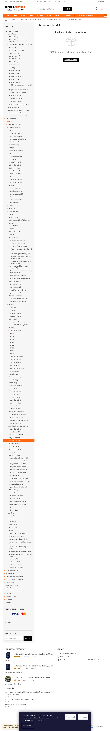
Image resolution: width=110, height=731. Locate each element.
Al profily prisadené (16, 331)
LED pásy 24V (13, 319)
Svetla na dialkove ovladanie (18, 276)
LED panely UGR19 (14, 82)
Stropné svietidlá (14, 133)
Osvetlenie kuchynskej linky (19, 139)
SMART (11, 177)
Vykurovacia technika (13, 591)
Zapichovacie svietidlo (16, 496)
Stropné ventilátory (15, 516)
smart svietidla (13, 525)
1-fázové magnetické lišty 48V (20, 254)
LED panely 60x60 (14, 71)
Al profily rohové (15, 365)
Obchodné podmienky (61, 2)
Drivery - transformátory (17, 322)
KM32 (12, 354)
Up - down (12, 493)
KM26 (12, 342)
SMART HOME (10, 582)
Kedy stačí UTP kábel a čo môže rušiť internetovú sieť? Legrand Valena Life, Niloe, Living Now (27, 693)
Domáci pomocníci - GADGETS (17, 533)
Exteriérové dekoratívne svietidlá (19, 481)
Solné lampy (13, 383)
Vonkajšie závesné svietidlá (17, 501)
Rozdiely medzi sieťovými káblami (16, 704)
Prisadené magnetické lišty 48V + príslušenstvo (21, 258)
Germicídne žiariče (12, 585)
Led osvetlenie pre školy (16, 536)
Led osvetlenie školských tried (18, 539)
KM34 (12, 336)
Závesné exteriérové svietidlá (18, 472)
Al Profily (12, 328)
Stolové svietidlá (14, 203)
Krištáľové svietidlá (15, 409)
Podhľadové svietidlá (15, 180)
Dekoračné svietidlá (15, 386)
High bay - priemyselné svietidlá (18, 104)
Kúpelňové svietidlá (15, 293)
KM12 (12, 345)
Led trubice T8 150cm (16, 568)
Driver (11, 206)
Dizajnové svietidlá (15, 287)
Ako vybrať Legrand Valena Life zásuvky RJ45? (19, 699)
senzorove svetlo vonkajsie (18, 504)
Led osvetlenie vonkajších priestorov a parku (21, 555)
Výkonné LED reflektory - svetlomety (20, 44)
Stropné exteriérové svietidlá (18, 478)
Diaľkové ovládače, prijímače (18, 325)
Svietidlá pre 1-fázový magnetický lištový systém (21, 272)
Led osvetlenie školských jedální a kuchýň (20, 548)
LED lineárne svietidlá (15, 113)
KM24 (12, 333)
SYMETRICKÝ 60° (14, 56)
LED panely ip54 (14, 79)
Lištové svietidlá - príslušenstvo (19, 220)
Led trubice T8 (13, 559)
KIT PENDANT (13, 226)
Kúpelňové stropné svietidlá (18, 299)
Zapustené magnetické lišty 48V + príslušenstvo (21, 262)
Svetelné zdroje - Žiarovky (14, 579)
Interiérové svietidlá (14, 125)
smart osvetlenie (13, 519)
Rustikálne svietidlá (15, 156)
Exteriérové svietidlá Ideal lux (18, 435)
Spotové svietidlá (15, 162)
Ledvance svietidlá (12, 31)
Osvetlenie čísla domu (16, 484)
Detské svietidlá (14, 406)
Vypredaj (9, 600)
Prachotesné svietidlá (15, 65)
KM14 (12, 339)
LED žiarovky (13, 527)
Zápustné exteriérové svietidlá (19, 487)
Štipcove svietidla (15, 391)
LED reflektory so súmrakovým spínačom (18, 41)
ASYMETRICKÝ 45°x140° (16, 50)
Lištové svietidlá (14, 142)
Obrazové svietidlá (15, 281)
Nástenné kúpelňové (15, 296)
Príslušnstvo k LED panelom (17, 93)
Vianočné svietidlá (12, 119)
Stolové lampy (13, 374)
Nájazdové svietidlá (15, 499)
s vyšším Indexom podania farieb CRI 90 (20, 86)
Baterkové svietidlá (15, 197)
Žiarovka (11, 214)
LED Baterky (10, 588)
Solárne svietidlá (14, 475)
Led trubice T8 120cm (16, 565)
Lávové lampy (13, 380)
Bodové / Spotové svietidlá (17, 290)
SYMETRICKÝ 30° (14, 53)
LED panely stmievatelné (16, 76)
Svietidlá (9, 122)
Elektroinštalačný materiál (14, 576)
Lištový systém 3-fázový (17, 243)
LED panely (11, 68)
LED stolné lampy (14, 394)
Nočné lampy (13, 388)
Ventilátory (11, 513)
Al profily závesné (15, 360)
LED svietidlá (13, 159)
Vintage (11, 148)
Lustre (11, 130)
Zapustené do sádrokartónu (18, 302)
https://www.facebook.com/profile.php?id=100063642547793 (79, 660)
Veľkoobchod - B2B (43, 2)
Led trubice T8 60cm (15, 562)
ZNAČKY (8, 594)
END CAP (12, 223)
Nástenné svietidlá (15, 400)
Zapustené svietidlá (15, 171)
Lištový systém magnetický (18, 246)
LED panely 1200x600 (15, 96)
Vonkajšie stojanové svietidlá (18, 470)
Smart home (13, 522)
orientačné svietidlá (15, 423)
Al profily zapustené (16, 357)
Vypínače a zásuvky (12, 571)
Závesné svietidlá (14, 127)
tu (43, 720)
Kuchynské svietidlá (15, 136)
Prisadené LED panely (15, 98)
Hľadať (67, 9)
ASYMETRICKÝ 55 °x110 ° (17, 47)
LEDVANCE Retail (11, 597)
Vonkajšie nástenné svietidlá (18, 461)
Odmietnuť (70, 717)
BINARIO (11, 235)
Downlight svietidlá (15, 188)
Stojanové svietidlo (15, 174)
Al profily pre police (16, 362)
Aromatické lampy (15, 377)
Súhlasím (83, 717)
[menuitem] (11, 16)
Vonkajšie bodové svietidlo (17, 464)
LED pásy (11, 305)
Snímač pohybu (13, 510)
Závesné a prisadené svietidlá (18, 116)
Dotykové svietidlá (15, 397)
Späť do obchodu (71, 60)
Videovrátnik (10, 573)
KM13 (12, 348)
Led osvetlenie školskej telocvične (20, 551)
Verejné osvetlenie (14, 107)
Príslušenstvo (13, 237)
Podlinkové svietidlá (15, 200)
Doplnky (11, 229)
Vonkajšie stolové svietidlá (17, 467)
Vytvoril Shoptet (100, 726)
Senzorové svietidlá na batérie (18, 420)
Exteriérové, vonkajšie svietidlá (18, 426)
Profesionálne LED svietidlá (17, 415)
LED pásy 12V (13, 310)
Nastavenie (27, 726)
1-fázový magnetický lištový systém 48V (21, 250)
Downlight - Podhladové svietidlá (18, 110)
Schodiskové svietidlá (16, 417)
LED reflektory (12, 34)
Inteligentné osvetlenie (16, 412)
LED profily (12, 209)
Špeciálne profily (15, 371)
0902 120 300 (64, 657)
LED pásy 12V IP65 (15, 316)
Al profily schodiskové (17, 368)
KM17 (12, 351)
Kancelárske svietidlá (16, 151)
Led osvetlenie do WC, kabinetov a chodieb (20, 543)
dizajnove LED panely (15, 101)
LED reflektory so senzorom (18, 37)
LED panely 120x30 (14, 73)
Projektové (12, 452)
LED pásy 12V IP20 (15, 313)
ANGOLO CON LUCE (15, 232)
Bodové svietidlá (14, 168)
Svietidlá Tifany (14, 145)
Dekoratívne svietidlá (15, 182)
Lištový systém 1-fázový (17, 240)
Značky (8, 602)
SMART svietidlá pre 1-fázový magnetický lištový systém (19, 267)
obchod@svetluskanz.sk (68, 653)
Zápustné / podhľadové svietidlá (19, 278)
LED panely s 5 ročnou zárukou (18, 90)
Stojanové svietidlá (15, 403)
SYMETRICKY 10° (14, 59)
